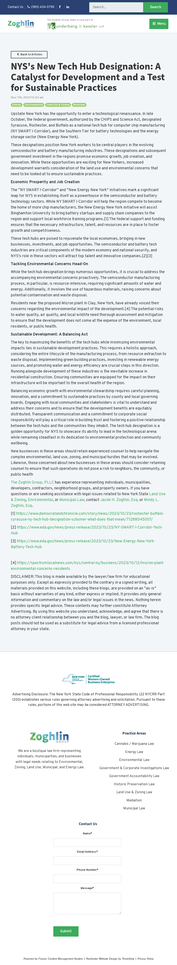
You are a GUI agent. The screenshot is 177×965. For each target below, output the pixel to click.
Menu (161, 24)
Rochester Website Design (101, 958)
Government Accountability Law (134, 776)
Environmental (34, 105)
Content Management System (65, 958)
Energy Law (134, 752)
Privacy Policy (145, 958)
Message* (87, 888)
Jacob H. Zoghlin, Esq (118, 500)
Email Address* (87, 852)
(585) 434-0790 (42, 7)
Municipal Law (71, 500)
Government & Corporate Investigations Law (134, 768)
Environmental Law (134, 760)
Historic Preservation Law (134, 784)
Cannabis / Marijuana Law (134, 744)
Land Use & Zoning (58, 105)
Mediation (134, 800)
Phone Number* (87, 870)
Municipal (79, 105)
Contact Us (15, 7)
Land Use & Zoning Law (134, 792)
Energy (16, 105)
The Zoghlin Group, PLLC (32, 482)
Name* (87, 833)
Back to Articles (31, 54)
